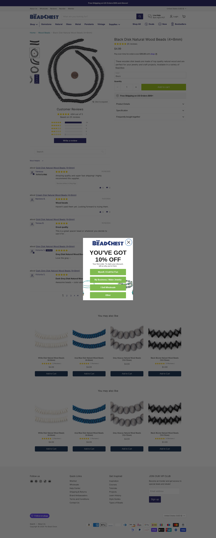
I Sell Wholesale (108, 287)
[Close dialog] (128, 242)
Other (108, 295)
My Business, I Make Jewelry (108, 280)
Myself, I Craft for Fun (108, 272)
